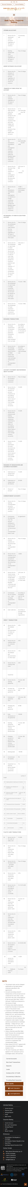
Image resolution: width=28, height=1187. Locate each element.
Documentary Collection (13, 1076)
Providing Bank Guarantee (13, 1080)
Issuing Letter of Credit (13, 1073)
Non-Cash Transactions (13, 1062)
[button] (14, 14)
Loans (8, 1069)
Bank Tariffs (10, 1083)
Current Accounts (11, 1058)
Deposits (9, 1066)
